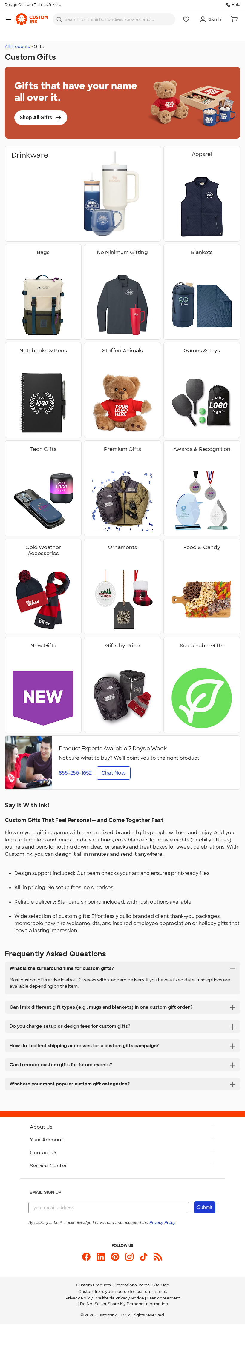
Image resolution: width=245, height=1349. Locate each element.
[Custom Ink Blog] (158, 1257)
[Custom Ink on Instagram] (129, 1257)
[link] (32, 19)
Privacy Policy (79, 1298)
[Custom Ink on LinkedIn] (101, 1257)
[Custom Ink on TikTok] (144, 1257)
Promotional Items (132, 1284)
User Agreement (163, 1298)
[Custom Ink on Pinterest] (115, 1257)
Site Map (160, 1284)
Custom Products (93, 1284)
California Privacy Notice (120, 1298)
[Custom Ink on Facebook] (86, 1257)
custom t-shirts (151, 1291)
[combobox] (114, 19)
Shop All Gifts (36, 117)
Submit (204, 1207)
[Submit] (59, 19)
